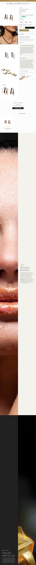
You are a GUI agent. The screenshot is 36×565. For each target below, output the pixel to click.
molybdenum (22, 279)
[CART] (34, 3)
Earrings (20, 7)
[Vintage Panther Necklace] (22, 77)
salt (24, 280)
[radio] (21, 23)
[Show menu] (2, 3)
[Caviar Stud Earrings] (7, 121)
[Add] (33, 79)
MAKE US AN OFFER (24, 30)
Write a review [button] (18, 108)
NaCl (22, 280)
